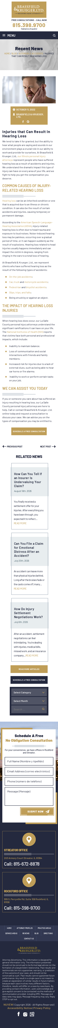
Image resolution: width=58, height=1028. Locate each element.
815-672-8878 (27, 864)
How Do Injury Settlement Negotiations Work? (28, 613)
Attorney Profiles (25, 928)
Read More (20, 523)
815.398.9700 (29, 25)
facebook (19, 1014)
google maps (32, 1014)
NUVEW (8, 1004)
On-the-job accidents (20, 276)
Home (9, 928)
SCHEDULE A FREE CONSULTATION (29, 431)
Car (11, 281)
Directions (48, 933)
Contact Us (29, 938)
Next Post (45, 446)
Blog (36, 933)
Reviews (25, 933)
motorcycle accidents (36, 281)
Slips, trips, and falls (20, 292)
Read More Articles (29, 669)
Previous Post (14, 446)
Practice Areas (44, 928)
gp (27, 121)
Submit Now (36, 811)
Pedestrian (15, 287)
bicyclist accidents (36, 287)
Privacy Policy (42, 1008)
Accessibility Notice (19, 1008)
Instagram (25, 1014)
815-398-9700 (27, 908)
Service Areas (11, 933)
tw (23, 121)
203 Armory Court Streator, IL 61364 (23, 858)
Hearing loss (9, 200)
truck (16, 281)
